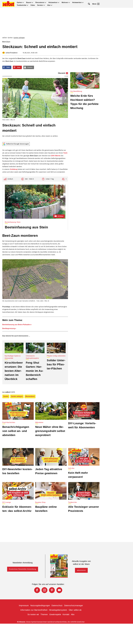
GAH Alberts (55, 155)
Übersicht (61, 73)
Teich (65, 153)
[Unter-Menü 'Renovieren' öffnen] (45, 2)
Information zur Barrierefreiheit (33, 610)
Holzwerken (52, 2)
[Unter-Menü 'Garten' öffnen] (23, 2)
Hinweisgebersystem (58, 610)
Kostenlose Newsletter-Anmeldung (22, 569)
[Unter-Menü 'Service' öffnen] (44, 5)
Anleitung (13, 169)
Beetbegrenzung (8, 328)
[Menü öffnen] (98, 4)
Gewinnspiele (55, 614)
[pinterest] (52, 590)
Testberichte (21, 5)
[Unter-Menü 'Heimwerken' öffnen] (83, 2)
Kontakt (66, 614)
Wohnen (65, 2)
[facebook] (37, 590)
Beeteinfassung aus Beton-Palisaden (16, 324)
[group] (35, 106)
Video (32, 5)
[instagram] (44, 590)
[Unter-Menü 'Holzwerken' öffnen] (58, 2)
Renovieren (39, 2)
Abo (48, 5)
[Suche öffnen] (89, 4)
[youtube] (59, 590)
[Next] (65, 98)
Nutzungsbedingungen (40, 605)
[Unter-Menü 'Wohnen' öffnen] (69, 2)
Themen (44, 614)
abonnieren (81, 570)
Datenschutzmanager (73, 605)
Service (40, 5)
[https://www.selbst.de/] (8, 4)
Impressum (24, 605)
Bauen (28, 2)
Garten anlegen (19, 38)
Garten (19, 2)
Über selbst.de (75, 610)
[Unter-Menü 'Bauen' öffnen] (32, 2)
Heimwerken (77, 2)
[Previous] (5, 98)
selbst (4, 38)
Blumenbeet (30, 396)
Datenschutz (57, 605)
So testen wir (33, 614)
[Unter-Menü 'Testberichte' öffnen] (27, 5)
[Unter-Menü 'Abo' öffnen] (51, 5)
